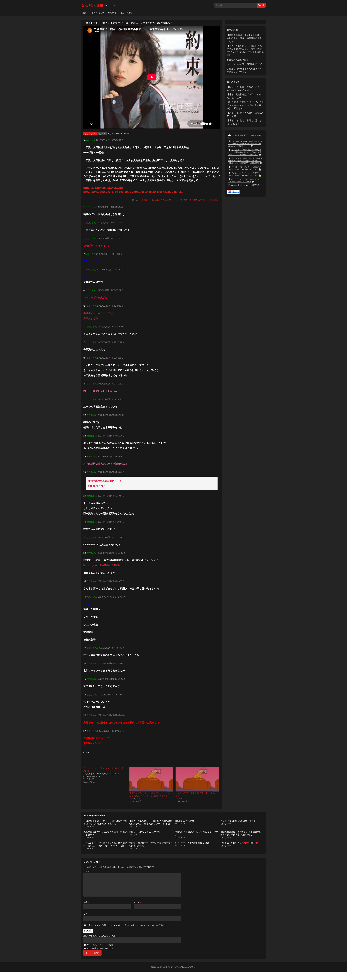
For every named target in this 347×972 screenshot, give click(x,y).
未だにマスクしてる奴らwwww (144, 831)
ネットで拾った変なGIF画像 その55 (244, 64)
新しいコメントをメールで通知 (100, 945)
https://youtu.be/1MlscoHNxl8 (101, 565)
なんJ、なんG (98, 13)
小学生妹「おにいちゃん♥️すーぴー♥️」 (240, 842)
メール (137, 902)
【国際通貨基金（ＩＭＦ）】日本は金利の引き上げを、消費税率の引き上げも (244, 38)
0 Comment (126, 133)
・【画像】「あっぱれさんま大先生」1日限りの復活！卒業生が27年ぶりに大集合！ (179, 200)
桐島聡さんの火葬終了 (238, 59)
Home (85, 13)
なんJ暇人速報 (92, 5)
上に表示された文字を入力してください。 (101, 935)
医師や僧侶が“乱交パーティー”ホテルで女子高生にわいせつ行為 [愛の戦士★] (245, 105)
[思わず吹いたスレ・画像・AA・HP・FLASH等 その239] (106, 775)
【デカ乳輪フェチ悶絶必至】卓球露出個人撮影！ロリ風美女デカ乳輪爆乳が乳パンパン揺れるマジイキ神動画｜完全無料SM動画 (245, 160)
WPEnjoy (192, 967)
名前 (86, 902)
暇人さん (102, 133)
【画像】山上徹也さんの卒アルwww (245, 112)
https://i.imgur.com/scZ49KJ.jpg (103, 187)
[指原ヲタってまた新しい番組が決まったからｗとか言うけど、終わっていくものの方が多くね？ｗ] (151, 779)
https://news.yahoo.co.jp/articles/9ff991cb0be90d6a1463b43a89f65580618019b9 (133, 191)
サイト (86, 914)
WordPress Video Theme (177, 967)
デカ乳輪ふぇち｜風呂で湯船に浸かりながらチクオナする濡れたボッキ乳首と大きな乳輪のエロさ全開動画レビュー (245, 143)
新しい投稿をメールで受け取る (100, 948)
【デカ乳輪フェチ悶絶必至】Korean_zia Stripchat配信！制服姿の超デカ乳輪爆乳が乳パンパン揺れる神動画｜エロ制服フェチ (244, 152)
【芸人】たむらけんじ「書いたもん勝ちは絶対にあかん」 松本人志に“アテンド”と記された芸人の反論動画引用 (150, 823)
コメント (88, 871)
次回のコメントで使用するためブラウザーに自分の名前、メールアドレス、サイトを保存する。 (127, 925)
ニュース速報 (126, 13)
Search (261, 5)
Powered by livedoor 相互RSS (243, 185)
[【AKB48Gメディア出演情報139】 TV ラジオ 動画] (197, 779)
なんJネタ (112, 13)
